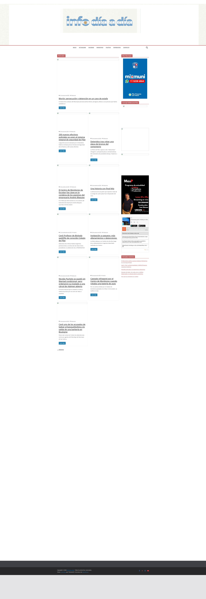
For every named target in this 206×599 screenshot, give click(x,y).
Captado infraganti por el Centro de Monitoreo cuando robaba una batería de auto (103, 281)
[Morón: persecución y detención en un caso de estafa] (88, 76)
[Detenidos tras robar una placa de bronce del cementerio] (104, 124)
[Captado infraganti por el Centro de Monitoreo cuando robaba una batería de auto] (104, 264)
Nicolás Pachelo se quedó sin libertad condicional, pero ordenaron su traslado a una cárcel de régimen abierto (72, 282)
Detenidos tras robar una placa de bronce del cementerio (102, 144)
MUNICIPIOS (100, 47)
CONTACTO (126, 47)
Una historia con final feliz (102, 188)
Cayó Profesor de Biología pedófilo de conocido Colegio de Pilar (72, 238)
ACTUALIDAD (82, 47)
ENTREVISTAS (117, 47)
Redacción (73, 95)
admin (75, 232)
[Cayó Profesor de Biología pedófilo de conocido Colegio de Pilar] (72, 221)
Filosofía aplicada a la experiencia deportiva (133, 269)
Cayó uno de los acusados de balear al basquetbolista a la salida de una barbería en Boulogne (72, 328)
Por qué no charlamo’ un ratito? (129, 276)
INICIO (74, 47)
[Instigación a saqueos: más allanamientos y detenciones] (104, 221)
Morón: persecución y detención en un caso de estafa (83, 98)
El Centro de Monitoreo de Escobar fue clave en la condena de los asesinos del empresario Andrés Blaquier (72, 194)
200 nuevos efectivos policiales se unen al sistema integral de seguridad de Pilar (72, 137)
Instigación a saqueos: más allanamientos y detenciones (103, 236)
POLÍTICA (108, 47)
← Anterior (60, 350)
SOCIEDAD (91, 47)
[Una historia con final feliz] (104, 173)
